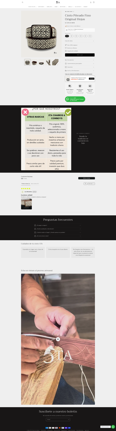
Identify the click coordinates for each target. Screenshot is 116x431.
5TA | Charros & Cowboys (34, 430)
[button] (22, 2)
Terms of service (57, 430)
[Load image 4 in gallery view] (48, 62)
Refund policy (43, 430)
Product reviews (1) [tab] (26, 183)
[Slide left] (22, 62)
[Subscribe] (68, 419)
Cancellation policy (79, 430)
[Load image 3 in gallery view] (41, 62)
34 (67, 36)
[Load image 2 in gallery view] (34, 62)
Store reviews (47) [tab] (35, 183)
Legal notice (87, 430)
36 (71, 36)
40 (80, 36)
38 (76, 36)
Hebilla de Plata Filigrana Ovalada (78, 77)
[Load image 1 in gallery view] (27, 62)
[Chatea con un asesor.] (113, 427)
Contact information (71, 430)
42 (85, 36)
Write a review (86, 178)
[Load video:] (58, 339)
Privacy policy (50, 430)
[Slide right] (60, 62)
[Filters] (85, 183)
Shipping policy (64, 430)
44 (89, 36)
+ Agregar (91, 78)
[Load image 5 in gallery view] (55, 62)
